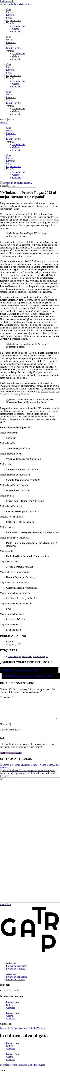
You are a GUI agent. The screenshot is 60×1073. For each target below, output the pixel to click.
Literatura (11, 15)
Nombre (5, 724)
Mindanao (20, 242)
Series (9, 17)
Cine (8, 9)
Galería (15, 28)
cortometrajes (14, 656)
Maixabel (25, 394)
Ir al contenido (7, 1)
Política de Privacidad (16, 966)
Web (2, 738)
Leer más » (5, 767)
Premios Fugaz (40, 656)
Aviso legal (11, 963)
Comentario (6, 697)
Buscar (3, 119)
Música (9, 12)
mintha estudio (12, 990)
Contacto (16, 31)
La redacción (18, 26)
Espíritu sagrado (46, 391)
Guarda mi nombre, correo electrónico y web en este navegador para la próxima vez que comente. (27, 745)
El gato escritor (13, 20)
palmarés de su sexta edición (44, 219)
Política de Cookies (15, 968)
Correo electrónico (10, 729)
